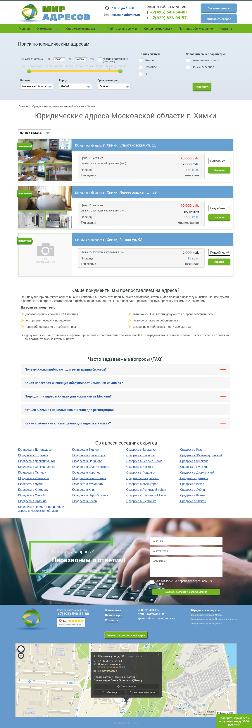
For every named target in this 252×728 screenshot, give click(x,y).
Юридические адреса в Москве (206, 614)
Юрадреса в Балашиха (141, 449)
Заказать (219, 170)
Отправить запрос (219, 18)
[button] (36, 86)
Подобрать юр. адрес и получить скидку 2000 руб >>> (234, 721)
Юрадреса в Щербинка (141, 501)
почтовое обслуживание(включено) (115, 60)
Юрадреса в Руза (190, 449)
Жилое (149, 60)
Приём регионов (203, 67)
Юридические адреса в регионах (208, 623)
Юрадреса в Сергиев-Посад (144, 461)
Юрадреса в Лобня (192, 489)
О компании (45, 28)
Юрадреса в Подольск (140, 472)
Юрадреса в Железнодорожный (200, 455)
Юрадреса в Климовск (33, 489)
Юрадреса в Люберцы (140, 455)
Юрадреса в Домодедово (35, 449)
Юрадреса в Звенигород (142, 484)
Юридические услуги (158, 28)
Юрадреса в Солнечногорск (90, 467)
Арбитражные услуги (122, 28)
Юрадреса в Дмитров (193, 478)
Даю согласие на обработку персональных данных (183, 582)
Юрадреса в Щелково (193, 461)
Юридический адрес (115, 145)
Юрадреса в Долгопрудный (36, 461)
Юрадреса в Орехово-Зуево (36, 467)
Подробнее (217, 161)
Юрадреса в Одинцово (87, 461)
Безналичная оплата (205, 60)
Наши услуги (113, 615)
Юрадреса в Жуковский (87, 484)
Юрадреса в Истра (191, 484)
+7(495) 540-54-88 (168, 11)
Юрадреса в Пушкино (193, 467)
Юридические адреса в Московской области (58, 106)
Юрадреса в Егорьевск (33, 455)
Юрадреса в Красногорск (89, 455)
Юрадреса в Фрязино (32, 501)
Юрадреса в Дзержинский (196, 472)
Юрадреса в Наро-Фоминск (90, 495)
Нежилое (151, 67)
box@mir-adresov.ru (125, 14)
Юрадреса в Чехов (84, 501)
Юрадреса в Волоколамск (89, 478)
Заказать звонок (219, 8)
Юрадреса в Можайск (32, 495)
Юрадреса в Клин (84, 489)
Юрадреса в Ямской (192, 501)
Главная (24, 28)
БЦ (146, 74)
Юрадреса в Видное (85, 449)
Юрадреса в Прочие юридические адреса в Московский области (41, 508)
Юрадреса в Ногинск (139, 467)
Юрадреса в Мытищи (32, 472)
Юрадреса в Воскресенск (142, 478)
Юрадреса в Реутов (192, 495)
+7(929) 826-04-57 (168, 17)
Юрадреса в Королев (86, 472)
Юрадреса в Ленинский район (146, 489)
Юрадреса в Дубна (30, 484)
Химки (91, 106)
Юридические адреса (80, 28)
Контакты (226, 28)
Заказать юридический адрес (126, 635)
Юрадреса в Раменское (33, 478)
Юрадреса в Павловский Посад (146, 495)
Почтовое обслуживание (196, 28)
